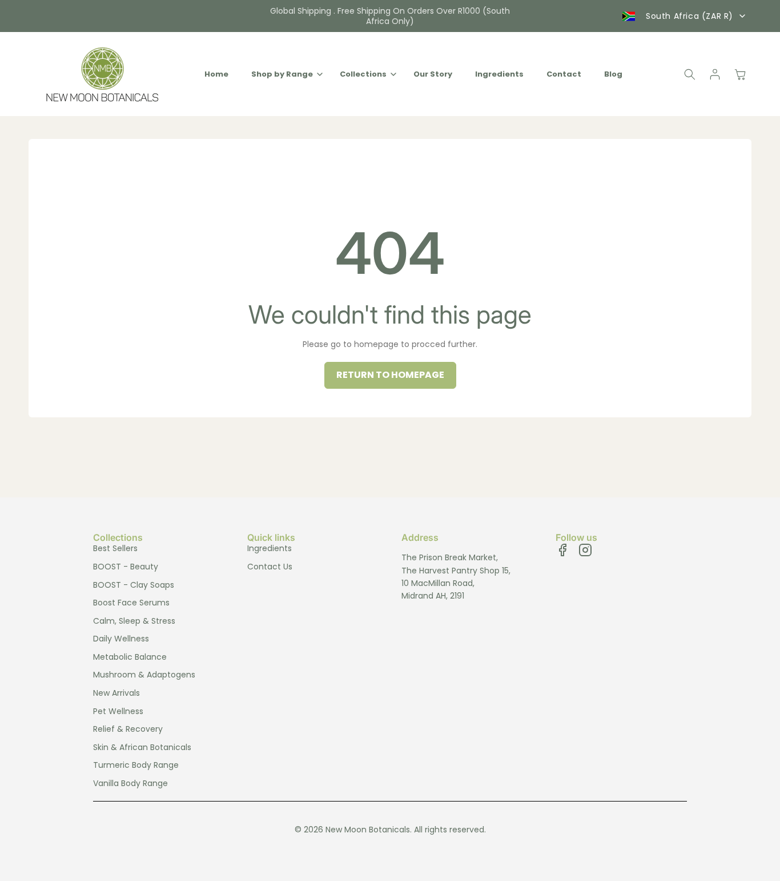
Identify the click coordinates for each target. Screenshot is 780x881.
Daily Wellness (121, 638)
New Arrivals (116, 693)
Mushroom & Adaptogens (144, 674)
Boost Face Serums (131, 602)
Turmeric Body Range (136, 765)
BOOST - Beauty (125, 566)
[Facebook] (562, 550)
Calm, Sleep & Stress (134, 621)
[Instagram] (585, 550)
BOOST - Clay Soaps (133, 585)
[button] (284, 74)
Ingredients (269, 548)
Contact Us (269, 566)
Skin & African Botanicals (142, 747)
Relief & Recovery (128, 729)
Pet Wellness (118, 711)
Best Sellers (115, 548)
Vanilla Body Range (130, 783)
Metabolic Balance (130, 657)
